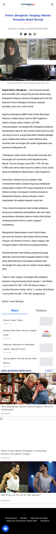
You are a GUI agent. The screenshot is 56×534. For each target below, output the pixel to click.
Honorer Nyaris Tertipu (13, 320)
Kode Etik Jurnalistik (39, 518)
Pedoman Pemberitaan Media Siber (22, 521)
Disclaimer (45, 521)
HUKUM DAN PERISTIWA (37, 29)
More (14, 310)
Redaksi (23, 518)
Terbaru (41, 310)
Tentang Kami (11, 518)
